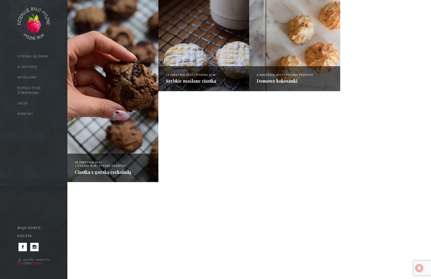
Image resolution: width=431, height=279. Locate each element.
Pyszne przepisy (112, 166)
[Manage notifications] (419, 268)
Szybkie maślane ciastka (191, 81)
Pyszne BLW (87, 166)
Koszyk (24, 236)
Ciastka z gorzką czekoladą (103, 172)
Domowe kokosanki (277, 81)
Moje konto (29, 228)
